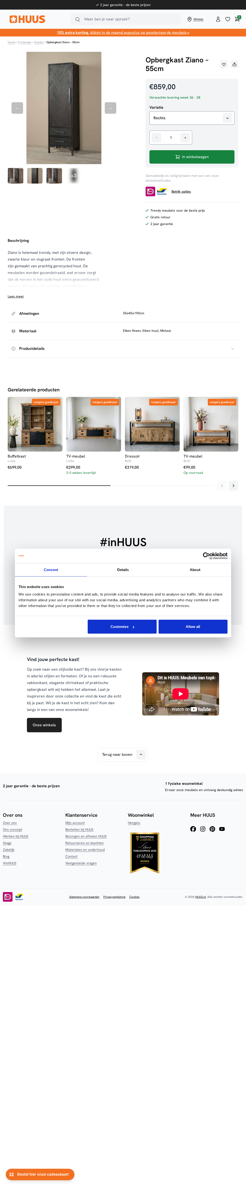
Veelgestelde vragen (81, 863)
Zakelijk (8, 849)
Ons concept (12, 829)
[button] (224, 64)
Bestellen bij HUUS (79, 829)
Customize (120, 627)
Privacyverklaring (114, 897)
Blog (6, 856)
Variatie (156, 107)
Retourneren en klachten (84, 843)
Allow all (193, 627)
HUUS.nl (200, 897)
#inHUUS (9, 863)
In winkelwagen (195, 156)
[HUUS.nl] (37, 19)
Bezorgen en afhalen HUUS (86, 836)
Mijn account (75, 823)
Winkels (198, 19)
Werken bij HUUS (15, 836)
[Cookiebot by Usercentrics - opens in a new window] (206, 555)
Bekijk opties (181, 191)
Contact (71, 856)
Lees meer (16, 296)
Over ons (10, 823)
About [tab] (195, 569)
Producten (24, 42)
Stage (7, 843)
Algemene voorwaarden (84, 897)
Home (11, 42)
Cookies (134, 897)
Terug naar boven (117, 754)
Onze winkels (44, 724)
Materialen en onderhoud (85, 849)
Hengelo (134, 823)
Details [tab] (123, 569)
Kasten (38, 42)
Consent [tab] (51, 569)
